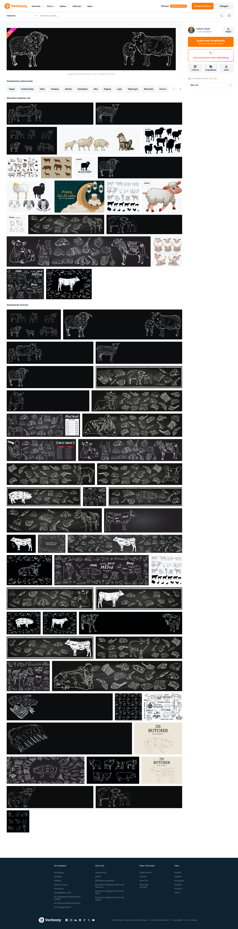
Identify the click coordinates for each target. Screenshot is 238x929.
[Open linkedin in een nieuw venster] (75, 920)
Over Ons (143, 880)
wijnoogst (133, 89)
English (177, 872)
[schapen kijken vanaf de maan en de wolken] (79, 197)
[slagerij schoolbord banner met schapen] (50, 114)
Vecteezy (58, 876)
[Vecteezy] (15, 6)
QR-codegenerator (62, 907)
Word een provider (144, 885)
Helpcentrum (145, 872)
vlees (42, 89)
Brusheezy (59, 872)
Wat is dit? (213, 78)
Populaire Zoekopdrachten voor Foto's (109, 892)
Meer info (194, 85)
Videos (63, 6)
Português (179, 880)
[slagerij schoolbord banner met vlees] (60, 706)
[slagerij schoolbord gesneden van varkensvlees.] (158, 738)
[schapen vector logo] (85, 167)
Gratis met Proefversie (211, 42)
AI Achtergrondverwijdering (67, 903)
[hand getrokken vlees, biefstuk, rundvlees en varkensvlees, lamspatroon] (128, 706)
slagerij (107, 89)
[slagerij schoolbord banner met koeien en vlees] (139, 377)
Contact (143, 876)
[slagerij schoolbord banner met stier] (48, 400)
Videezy (57, 880)
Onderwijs (59, 888)
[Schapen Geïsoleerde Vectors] (29, 197)
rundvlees (83, 89)
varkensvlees (27, 89)
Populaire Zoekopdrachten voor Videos (109, 898)
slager (12, 89)
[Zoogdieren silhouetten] (56, 167)
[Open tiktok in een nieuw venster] (84, 920)
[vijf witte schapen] (167, 251)
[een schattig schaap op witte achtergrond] (162, 197)
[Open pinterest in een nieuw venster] (80, 920)
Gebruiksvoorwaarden (160, 920)
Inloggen (224, 6)
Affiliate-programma (104, 880)
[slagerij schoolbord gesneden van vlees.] (24, 623)
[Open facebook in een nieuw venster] (67, 920)
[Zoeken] (221, 15)
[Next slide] (178, 89)
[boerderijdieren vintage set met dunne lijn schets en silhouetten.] (23, 167)
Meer (89, 6)
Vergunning (100, 872)
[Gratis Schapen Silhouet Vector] (162, 141)
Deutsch (178, 884)
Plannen (165, 6)
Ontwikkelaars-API (62, 892)
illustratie (148, 89)
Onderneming (60, 884)
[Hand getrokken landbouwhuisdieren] (16, 224)
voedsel (163, 89)
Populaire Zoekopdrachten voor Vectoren (109, 885)
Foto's (50, 6)
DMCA (98, 876)
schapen (55, 89)
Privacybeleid (177, 920)
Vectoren (36, 6)
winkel (68, 89)
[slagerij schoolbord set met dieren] (32, 141)
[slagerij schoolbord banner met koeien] (144, 224)
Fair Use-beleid (191, 920)
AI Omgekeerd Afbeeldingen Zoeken (67, 897)
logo (119, 89)
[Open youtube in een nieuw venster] (93, 920)
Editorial (77, 6)
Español (178, 876)
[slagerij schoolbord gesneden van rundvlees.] (123, 197)
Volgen (228, 31)
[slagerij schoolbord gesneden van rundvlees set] (163, 706)
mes (96, 89)
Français (178, 888)
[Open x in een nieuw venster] (89, 920)
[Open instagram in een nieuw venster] (71, 920)
